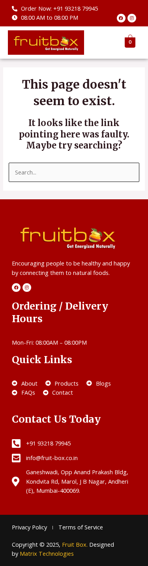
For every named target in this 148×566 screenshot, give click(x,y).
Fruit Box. (75, 544)
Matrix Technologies (47, 553)
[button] (102, 42)
